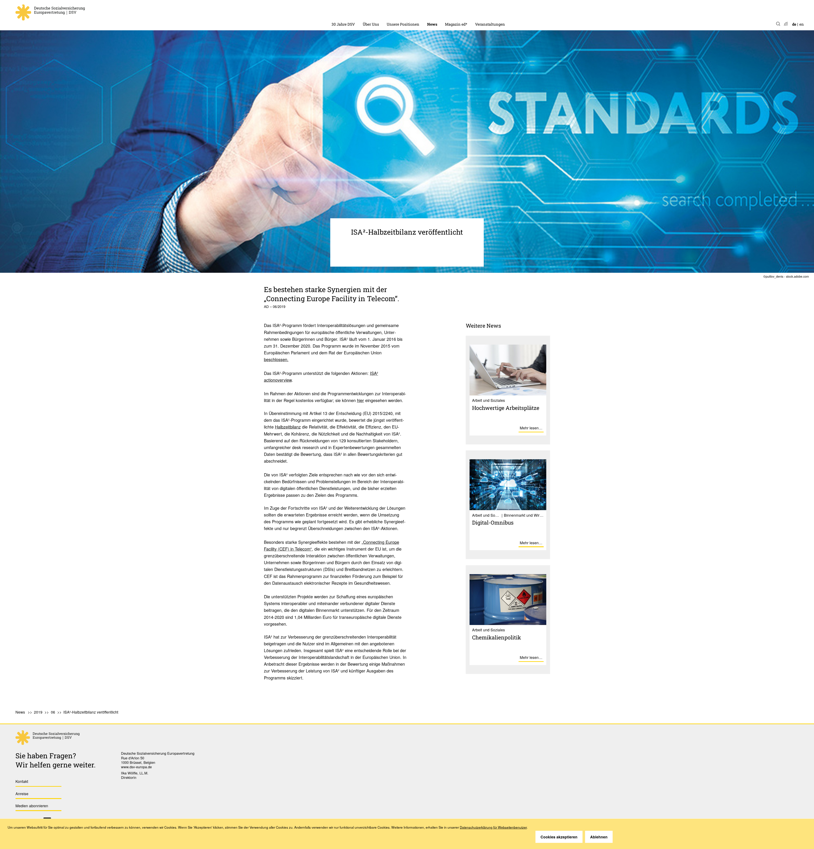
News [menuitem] (432, 24)
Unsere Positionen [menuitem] (403, 24)
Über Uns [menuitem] (371, 24)
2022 (431, 10)
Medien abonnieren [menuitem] (31, 805)
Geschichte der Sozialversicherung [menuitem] (362, 10)
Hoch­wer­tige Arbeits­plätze (505, 407)
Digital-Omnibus (493, 522)
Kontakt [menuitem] (21, 781)
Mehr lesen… (531, 427)
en (801, 24)
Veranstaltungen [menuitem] (490, 24)
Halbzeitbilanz (288, 427)
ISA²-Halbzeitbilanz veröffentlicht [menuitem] (90, 712)
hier (360, 400)
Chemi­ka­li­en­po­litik (496, 637)
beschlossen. (276, 359)
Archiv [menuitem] (451, 10)
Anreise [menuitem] (21, 793)
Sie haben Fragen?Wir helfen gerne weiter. (55, 760)
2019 (38, 712)
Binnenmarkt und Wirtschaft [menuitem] (412, 10)
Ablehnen (599, 836)
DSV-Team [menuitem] (372, 10)
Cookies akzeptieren (559, 836)
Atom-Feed (785, 24)
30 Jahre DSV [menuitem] (343, 24)
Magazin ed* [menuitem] (456, 24)
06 (53, 712)
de (794, 24)
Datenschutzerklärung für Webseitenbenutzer (493, 827)
